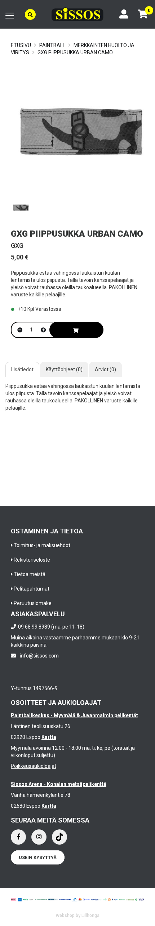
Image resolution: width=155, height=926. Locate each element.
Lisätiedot (22, 369)
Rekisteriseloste (32, 560)
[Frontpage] (77, 14)
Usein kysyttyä (38, 857)
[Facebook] (18, 837)
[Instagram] (38, 837)
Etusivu (21, 45)
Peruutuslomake (33, 603)
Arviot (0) (105, 369)
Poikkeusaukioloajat (33, 766)
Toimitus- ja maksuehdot (42, 545)
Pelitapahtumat (31, 589)
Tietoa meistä (29, 574)
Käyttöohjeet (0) (64, 369)
